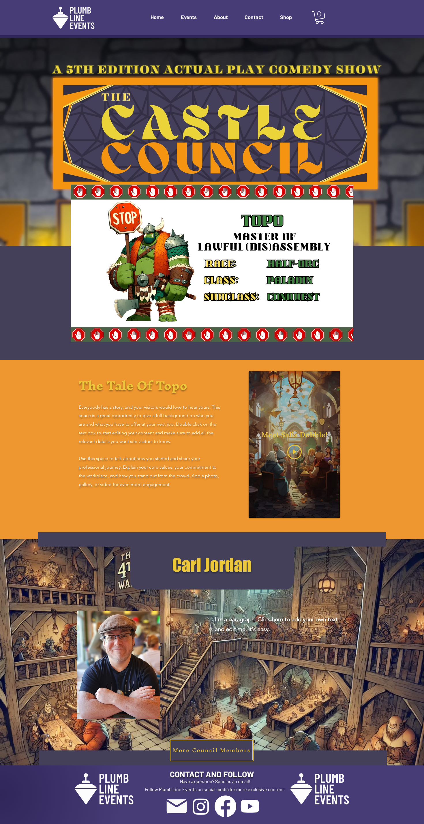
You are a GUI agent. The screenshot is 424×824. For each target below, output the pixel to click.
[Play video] (294, 452)
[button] (193, 17)
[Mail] (176, 806)
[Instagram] (201, 806)
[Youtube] (250, 806)
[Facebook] (225, 806)
